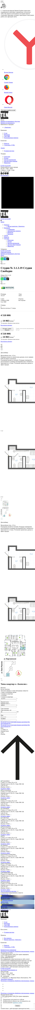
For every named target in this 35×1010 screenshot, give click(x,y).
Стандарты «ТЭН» (9, 145)
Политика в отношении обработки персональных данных (17, 951)
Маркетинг (7, 162)
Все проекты (7, 938)
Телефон (3, 718)
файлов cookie (17, 1002)
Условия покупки (9, 151)
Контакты (10, 234)
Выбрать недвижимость (8, 123)
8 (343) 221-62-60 (6, 219)
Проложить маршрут (7, 979)
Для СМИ (7, 136)
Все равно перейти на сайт (8, 110)
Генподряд (7, 156)
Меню (2, 222)
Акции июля (4, 902)
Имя (2, 715)
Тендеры (6, 238)
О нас (5, 133)
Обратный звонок (6, 252)
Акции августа (5, 897)
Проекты (6, 225)
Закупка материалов (10, 159)
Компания (7, 228)
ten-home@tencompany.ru (9, 970)
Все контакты (5, 175)
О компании (11, 229)
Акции (3, 148)
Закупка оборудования (10, 161)
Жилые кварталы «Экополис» (16, 226)
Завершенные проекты (14, 231)
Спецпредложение (7, 896)
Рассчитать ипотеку (6, 325)
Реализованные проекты (11, 137)
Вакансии (7, 134)
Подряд (6, 158)
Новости (6, 143)
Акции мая (4, 906)
